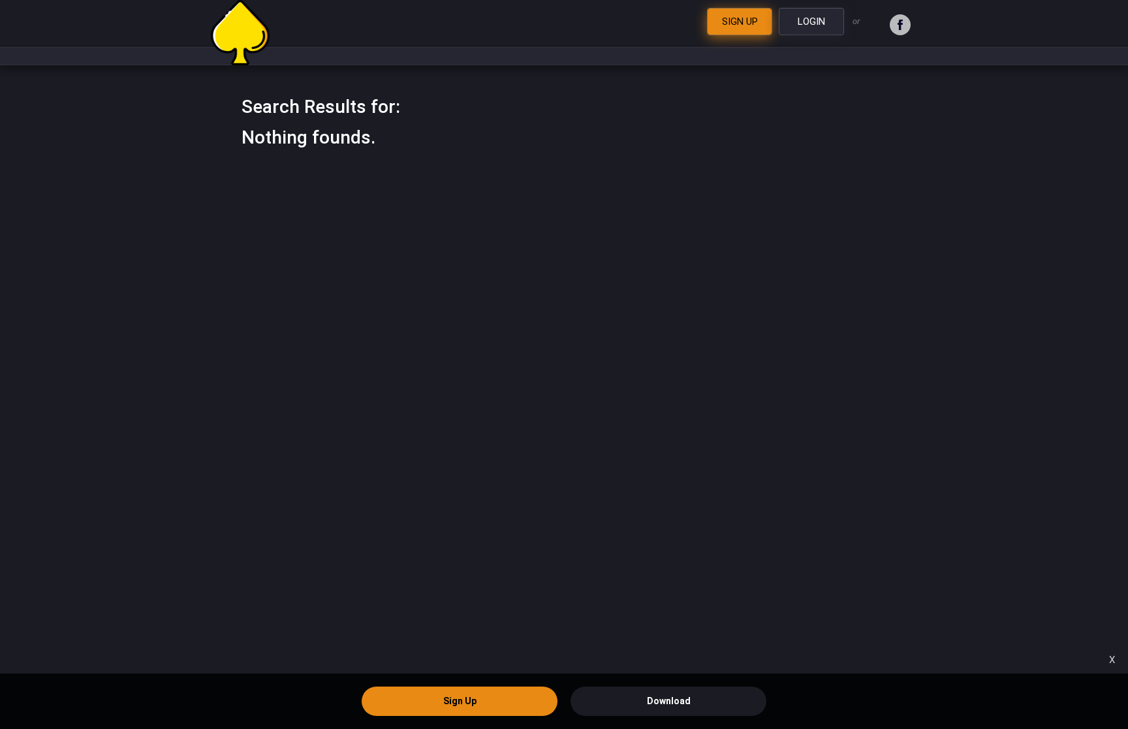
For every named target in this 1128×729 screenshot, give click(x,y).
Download (669, 701)
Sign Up (460, 701)
